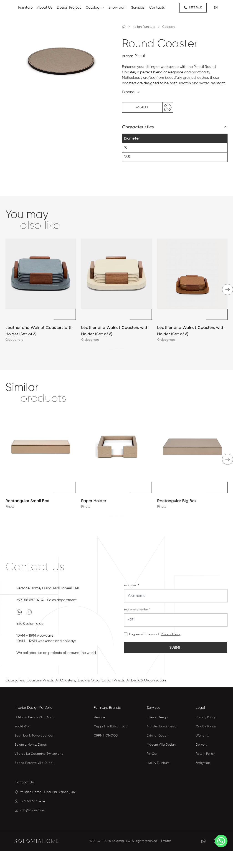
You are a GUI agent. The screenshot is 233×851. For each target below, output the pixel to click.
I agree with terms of (144, 634)
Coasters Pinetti (40, 680)
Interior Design (157, 717)
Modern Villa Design (161, 744)
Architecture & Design (162, 726)
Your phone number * (137, 609)
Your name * (131, 585)
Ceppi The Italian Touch (111, 726)
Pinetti (140, 56)
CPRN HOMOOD (106, 735)
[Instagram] (29, 612)
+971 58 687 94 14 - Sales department (46, 600)
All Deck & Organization (146, 680)
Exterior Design (157, 735)
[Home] (124, 26)
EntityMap (203, 763)
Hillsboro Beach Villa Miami (34, 717)
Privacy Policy (170, 634)
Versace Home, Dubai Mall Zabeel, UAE (48, 588)
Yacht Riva (22, 726)
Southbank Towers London (34, 735)
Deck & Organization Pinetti (101, 680)
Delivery (201, 744)
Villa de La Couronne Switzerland (39, 753)
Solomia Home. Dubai (31, 744)
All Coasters (65, 680)
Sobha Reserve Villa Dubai (34, 763)
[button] (227, 289)
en (216, 7)
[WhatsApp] (19, 612)
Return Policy (205, 753)
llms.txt (166, 841)
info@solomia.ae (29, 624)
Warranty (202, 735)
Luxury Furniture (158, 763)
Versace (99, 717)
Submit (175, 648)
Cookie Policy (206, 726)
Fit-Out (152, 753)
